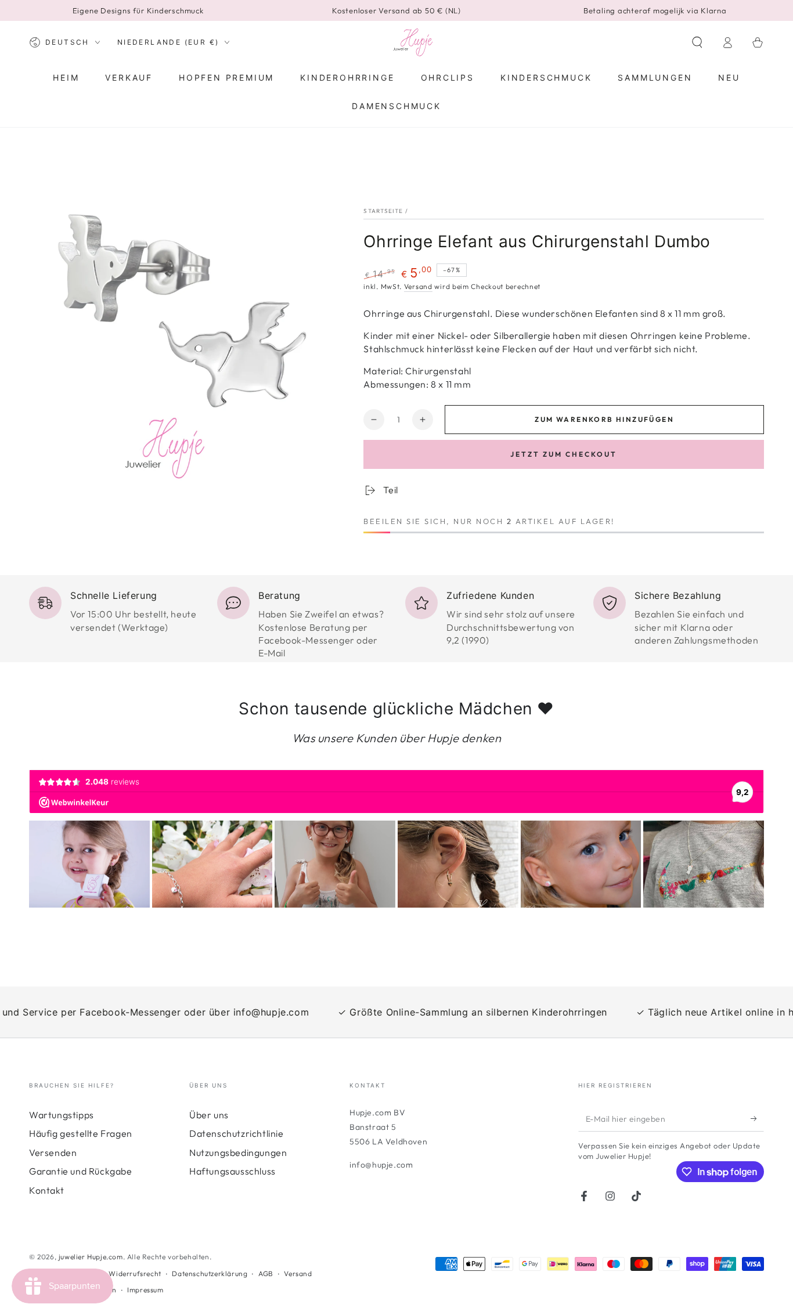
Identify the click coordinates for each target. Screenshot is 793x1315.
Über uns (209, 1115)
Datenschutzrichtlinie (236, 1133)
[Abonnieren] (757, 1118)
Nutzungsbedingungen (238, 1152)
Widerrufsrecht (135, 1273)
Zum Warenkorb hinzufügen (604, 419)
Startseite (383, 211)
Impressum (145, 1289)
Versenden (53, 1152)
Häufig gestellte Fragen (80, 1133)
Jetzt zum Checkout (563, 454)
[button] (697, 42)
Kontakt (46, 1190)
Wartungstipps (61, 1115)
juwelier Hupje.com (91, 1256)
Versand (418, 286)
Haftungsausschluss (232, 1171)
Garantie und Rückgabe (80, 1171)
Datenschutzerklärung (209, 1273)
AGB (265, 1273)
